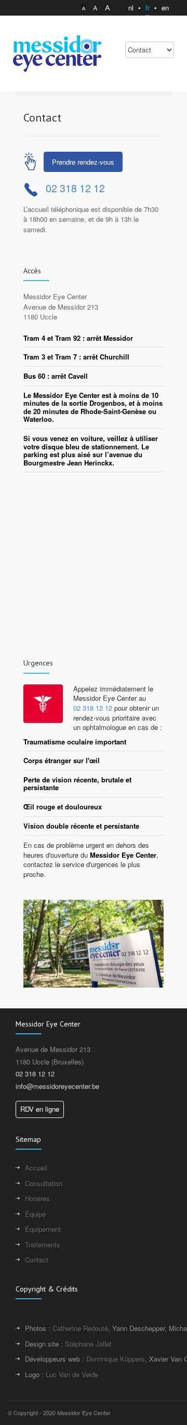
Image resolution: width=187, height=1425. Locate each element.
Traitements (42, 1244)
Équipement (43, 1229)
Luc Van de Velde (72, 1374)
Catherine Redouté (80, 1328)
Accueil (36, 1168)
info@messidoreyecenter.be (57, 1086)
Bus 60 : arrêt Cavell (55, 376)
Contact (36, 1259)
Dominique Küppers (115, 1359)
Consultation (43, 1183)
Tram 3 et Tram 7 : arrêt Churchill (76, 357)
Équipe (35, 1214)
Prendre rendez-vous (83, 162)
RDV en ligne (39, 1109)
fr (147, 7)
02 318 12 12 (75, 188)
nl (130, 7)
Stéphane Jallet (88, 1344)
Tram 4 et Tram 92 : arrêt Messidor (78, 338)
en (165, 7)
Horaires (37, 1198)
